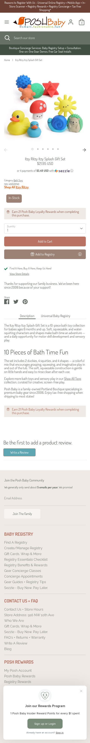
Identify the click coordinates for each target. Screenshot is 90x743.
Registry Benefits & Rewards (26, 565)
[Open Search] (7, 37)
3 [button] (43, 149)
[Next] (84, 149)
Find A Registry (15, 542)
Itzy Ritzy (22, 187)
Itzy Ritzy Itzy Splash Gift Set (28, 60)
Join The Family (22, 514)
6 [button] (58, 149)
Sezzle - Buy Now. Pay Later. (26, 588)
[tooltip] (80, 254)
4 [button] (48, 149)
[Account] (71, 19)
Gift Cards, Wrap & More (22, 554)
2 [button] (38, 149)
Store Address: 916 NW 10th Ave (29, 615)
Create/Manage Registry (23, 548)
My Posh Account (18, 671)
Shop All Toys (72, 378)
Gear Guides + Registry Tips (25, 582)
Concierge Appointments (23, 576)
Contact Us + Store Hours (23, 609)
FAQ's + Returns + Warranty (24, 637)
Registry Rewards (17, 682)
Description (27, 316)
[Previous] (5, 149)
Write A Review (15, 643)
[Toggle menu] (7, 22)
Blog (8, 649)
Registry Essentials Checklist (26, 560)
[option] (45, 49)
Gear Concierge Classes (22, 571)
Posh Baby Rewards (19, 676)
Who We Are (14, 621)
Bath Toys (18, 180)
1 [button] (32, 149)
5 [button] (53, 149)
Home (7, 60)
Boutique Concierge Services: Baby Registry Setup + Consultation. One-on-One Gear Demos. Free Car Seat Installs (45, 49)
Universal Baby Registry (55, 316)
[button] (45, 171)
